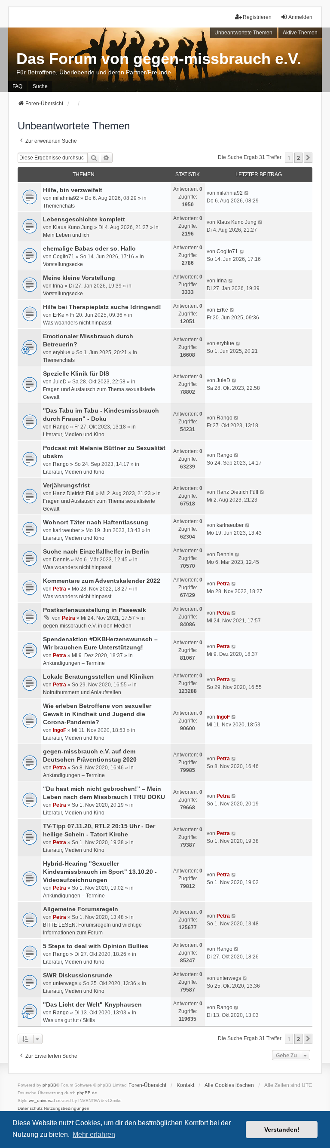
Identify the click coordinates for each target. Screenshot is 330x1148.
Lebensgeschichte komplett (84, 219)
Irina (58, 286)
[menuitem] (30, 1108)
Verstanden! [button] (281, 1129)
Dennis (61, 560)
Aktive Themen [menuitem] (300, 33)
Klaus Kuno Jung (73, 227)
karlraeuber (66, 530)
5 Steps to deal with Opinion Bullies (95, 946)
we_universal (42, 1100)
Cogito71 (63, 257)
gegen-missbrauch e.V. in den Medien (87, 626)
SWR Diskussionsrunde (77, 975)
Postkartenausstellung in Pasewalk (94, 609)
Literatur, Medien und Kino (73, 435)
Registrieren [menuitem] (257, 17)
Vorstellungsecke (63, 264)
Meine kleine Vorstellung (79, 277)
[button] (308, 158)
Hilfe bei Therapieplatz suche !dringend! (102, 306)
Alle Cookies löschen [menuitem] (229, 1085)
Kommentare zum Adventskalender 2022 (101, 580)
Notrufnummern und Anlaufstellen (82, 692)
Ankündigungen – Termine (74, 663)
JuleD (60, 382)
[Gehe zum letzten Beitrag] (247, 193)
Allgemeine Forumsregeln (80, 909)
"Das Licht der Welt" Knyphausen (92, 1004)
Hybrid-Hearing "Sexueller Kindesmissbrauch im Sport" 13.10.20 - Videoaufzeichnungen (100, 871)
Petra (59, 589)
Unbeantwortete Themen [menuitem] (243, 33)
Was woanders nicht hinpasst (77, 323)
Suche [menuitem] (40, 86)
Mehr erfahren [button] (94, 1134)
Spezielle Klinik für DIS (76, 373)
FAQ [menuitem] (17, 86)
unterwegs (65, 983)
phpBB (49, 1085)
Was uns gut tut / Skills (69, 1020)
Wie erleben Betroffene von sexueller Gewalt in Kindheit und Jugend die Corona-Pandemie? (97, 714)
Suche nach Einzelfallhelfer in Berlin (96, 551)
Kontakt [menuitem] (185, 1085)
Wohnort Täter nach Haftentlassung (95, 522)
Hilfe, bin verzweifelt (72, 190)
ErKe (58, 315)
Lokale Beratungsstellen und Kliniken (98, 676)
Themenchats (59, 206)
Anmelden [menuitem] (300, 17)
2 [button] (298, 158)
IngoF (59, 730)
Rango (61, 427)
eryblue (61, 352)
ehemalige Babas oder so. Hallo (89, 248)
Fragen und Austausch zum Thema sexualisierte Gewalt (99, 393)
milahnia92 (66, 198)
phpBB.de (87, 1092)
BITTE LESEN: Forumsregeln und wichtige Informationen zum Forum (92, 929)
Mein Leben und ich (66, 235)
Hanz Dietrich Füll (74, 493)
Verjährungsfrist (66, 485)
